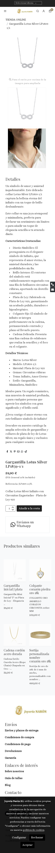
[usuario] (43, 11)
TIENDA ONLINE (16, 19)
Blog (8, 785)
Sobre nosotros (15, 771)
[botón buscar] (37, 11)
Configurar (19, 837)
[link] (25, 11)
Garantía (10, 757)
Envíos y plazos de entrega (21, 730)
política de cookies (33, 830)
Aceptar (27, 844)
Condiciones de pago (18, 744)
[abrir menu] (5, 11)
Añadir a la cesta (29, 508)
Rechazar (37, 837)
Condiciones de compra (19, 737)
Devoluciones (13, 751)
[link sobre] (27, 712)
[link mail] (52, 289)
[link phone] (52, 284)
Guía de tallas (13, 778)
